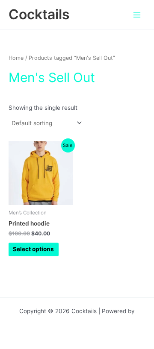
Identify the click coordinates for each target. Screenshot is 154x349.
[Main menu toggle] (137, 14)
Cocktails (39, 14)
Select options (33, 249)
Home (16, 58)
